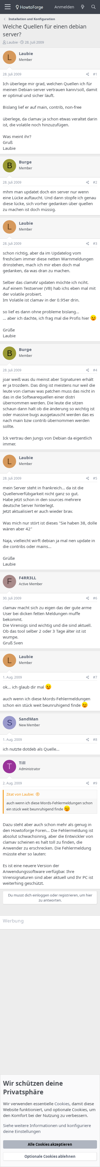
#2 (95, 182)
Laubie (12, 42)
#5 (95, 478)
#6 (95, 598)
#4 (95, 370)
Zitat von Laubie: (20, 794)
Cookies (61, 1103)
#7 (95, 677)
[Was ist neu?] (82, 7)
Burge (25, 162)
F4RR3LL (27, 577)
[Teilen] (87, 74)
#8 (95, 739)
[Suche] (93, 7)
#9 (95, 783)
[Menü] (7, 7)
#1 (95, 74)
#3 (95, 243)
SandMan (28, 719)
